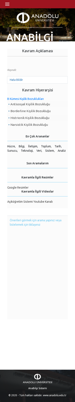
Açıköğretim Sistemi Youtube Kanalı (30, 201)
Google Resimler (18, 187)
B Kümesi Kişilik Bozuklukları (25, 98)
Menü (7, 4)
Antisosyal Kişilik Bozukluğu (30, 104)
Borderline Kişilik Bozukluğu (30, 111)
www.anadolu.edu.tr (54, 395)
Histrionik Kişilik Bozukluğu (29, 118)
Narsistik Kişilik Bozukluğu (29, 124)
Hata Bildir (16, 79)
